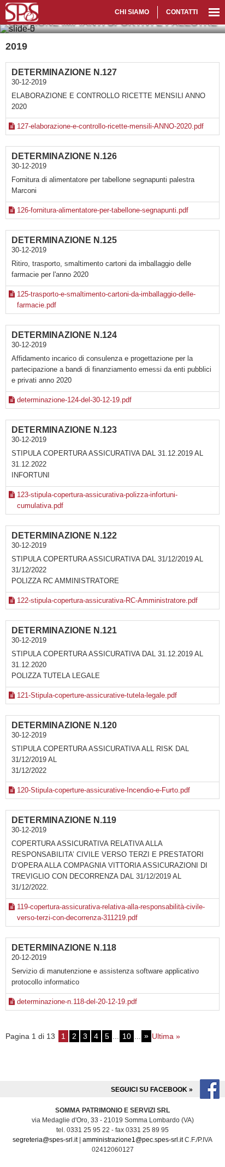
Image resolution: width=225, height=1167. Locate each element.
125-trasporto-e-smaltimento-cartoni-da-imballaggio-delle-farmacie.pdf (106, 299)
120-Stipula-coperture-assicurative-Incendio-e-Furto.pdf (103, 790)
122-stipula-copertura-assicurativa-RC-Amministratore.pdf (107, 600)
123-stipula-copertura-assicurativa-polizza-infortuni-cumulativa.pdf (97, 500)
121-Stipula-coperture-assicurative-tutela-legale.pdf (97, 695)
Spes (21, 12)
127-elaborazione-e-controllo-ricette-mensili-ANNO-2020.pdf (110, 126)
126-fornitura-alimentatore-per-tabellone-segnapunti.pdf (102, 210)
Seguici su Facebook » (152, 1089)
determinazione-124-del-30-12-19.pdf (74, 400)
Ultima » (166, 1036)
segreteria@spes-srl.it (45, 1140)
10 (126, 1036)
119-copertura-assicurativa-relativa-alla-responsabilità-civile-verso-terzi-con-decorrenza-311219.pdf (111, 912)
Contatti (182, 12)
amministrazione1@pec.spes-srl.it (132, 1140)
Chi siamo (132, 12)
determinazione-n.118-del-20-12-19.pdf (77, 1001)
